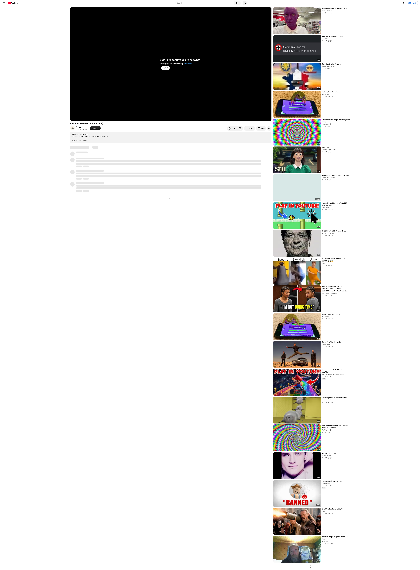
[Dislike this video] (240, 128)
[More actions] (269, 128)
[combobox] (205, 3)
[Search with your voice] (245, 3)
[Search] (237, 3)
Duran (78, 127)
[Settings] (403, 3)
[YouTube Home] (13, 3)
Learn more (188, 64)
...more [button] (84, 141)
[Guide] (4, 3)
